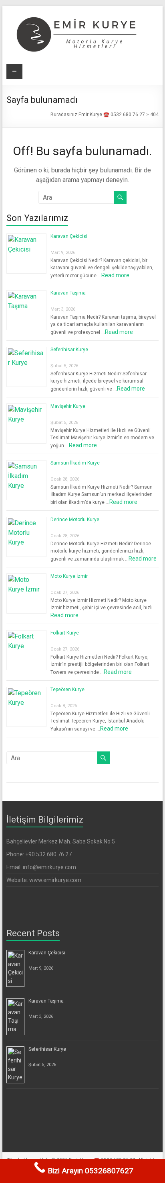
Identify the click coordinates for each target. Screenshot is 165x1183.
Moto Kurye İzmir (69, 576)
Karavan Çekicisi (68, 236)
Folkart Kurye (64, 633)
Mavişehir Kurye (67, 406)
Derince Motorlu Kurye (74, 519)
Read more (115, 275)
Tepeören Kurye (67, 689)
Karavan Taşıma (68, 293)
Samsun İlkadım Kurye (75, 463)
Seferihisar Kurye (69, 349)
